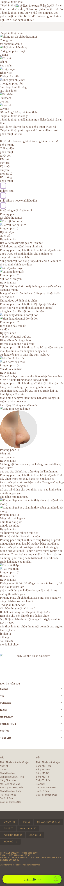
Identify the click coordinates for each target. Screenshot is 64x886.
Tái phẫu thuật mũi (46, 787)
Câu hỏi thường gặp (10, 802)
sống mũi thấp (43, 766)
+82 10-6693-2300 (29, 853)
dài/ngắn (40, 784)
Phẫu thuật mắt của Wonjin (14, 762)
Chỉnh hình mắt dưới (10, 791)
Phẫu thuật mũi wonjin (48, 762)
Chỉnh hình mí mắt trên (12, 777)
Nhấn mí (4, 766)
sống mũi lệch (43, 769)
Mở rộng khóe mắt (10, 784)
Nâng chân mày (8, 780)
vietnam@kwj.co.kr (19, 855)
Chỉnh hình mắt (8, 773)
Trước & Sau (6, 798)
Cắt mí (3, 769)
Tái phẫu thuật (8, 795)
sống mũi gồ (42, 773)
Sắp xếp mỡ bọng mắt (11, 787)
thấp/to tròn (43, 780)
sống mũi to (42, 777)
